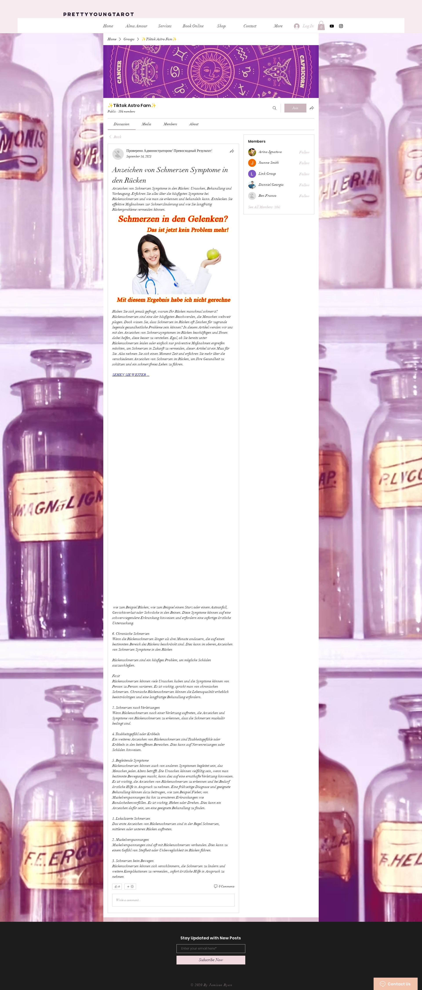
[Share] (232, 151)
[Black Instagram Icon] (341, 26)
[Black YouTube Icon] (331, 26)
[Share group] (311, 107)
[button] (321, 25)
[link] (121, 124)
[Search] (274, 108)
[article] (173, 528)
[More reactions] (130, 886)
